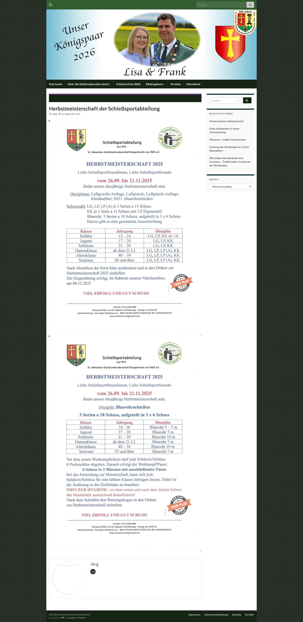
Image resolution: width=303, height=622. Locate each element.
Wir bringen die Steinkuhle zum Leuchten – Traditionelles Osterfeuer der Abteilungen (230, 162)
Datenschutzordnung (216, 614)
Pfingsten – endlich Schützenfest (227, 139)
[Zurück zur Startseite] (151, 44)
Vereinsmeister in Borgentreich (226, 121)
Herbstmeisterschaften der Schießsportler (171, 98)
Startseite (55, 84)
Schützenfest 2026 (128, 84)
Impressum (194, 614)
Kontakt (249, 614)
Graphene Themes (77, 617)
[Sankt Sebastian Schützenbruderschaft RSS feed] (50, 3)
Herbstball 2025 (64, 98)
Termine (175, 84)
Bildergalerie (154, 84)
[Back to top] (295, 614)
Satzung (236, 614)
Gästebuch (193, 84)
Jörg (55, 114)
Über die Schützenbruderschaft (88, 84)
